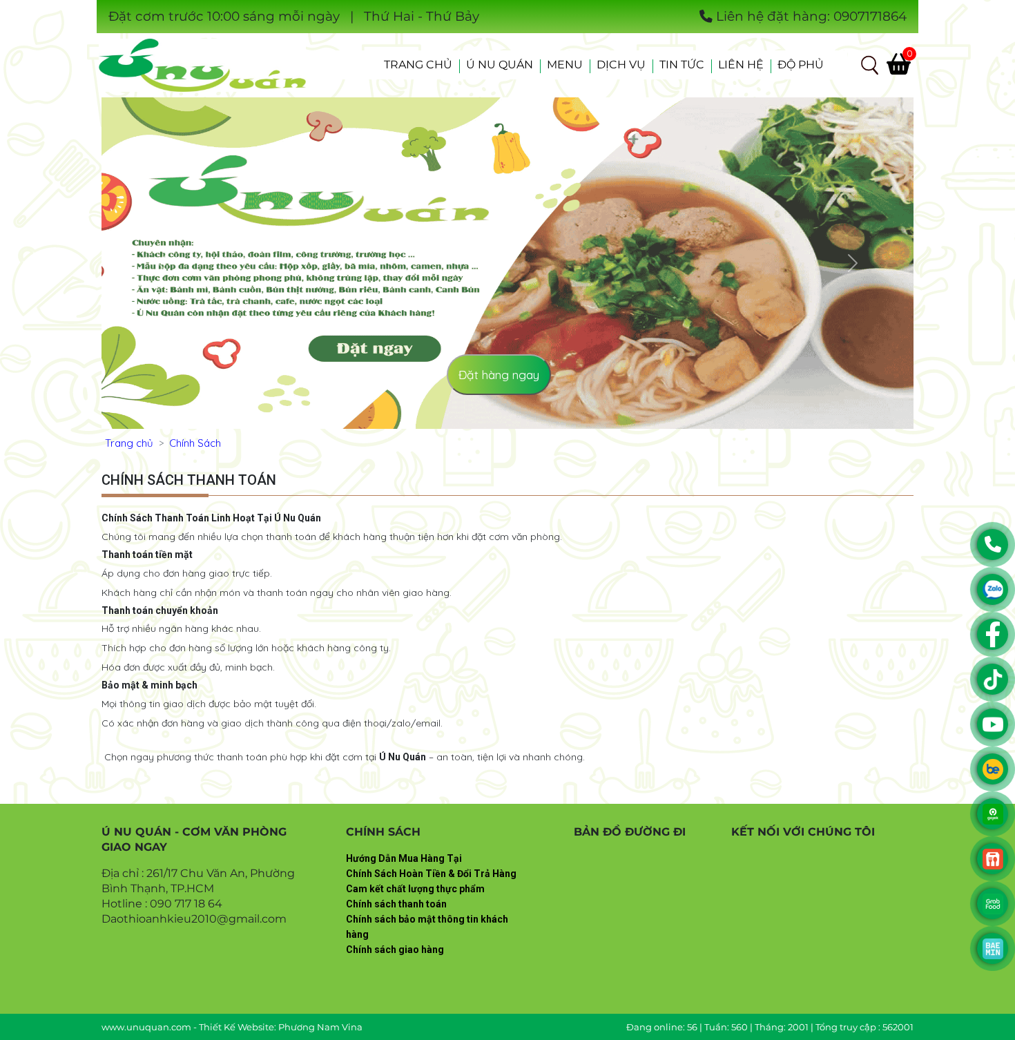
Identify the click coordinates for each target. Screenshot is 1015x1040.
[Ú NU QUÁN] (202, 64)
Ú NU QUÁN (499, 64)
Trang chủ (418, 64)
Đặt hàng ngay (498, 374)
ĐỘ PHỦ (800, 64)
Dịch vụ (621, 64)
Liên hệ (741, 64)
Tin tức (681, 64)
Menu (565, 64)
